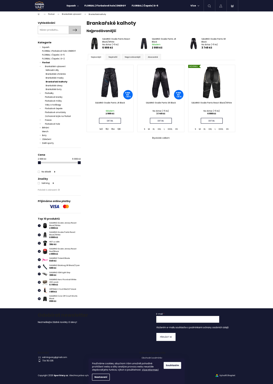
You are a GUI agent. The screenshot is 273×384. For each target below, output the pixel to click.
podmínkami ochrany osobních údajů (209, 327)
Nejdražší (113, 57)
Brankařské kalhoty (56, 81)
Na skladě (48, 171)
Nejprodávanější (132, 57)
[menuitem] (73, 5)
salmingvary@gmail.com (54, 357)
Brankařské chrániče (56, 74)
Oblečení (46, 139)
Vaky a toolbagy (53, 104)
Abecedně (153, 57)
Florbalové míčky (53, 100)
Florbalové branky (53, 97)
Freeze (48, 120)
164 (113, 129)
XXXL (170, 129)
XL (154, 129)
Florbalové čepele (53, 108)
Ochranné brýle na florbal (58, 116)
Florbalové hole (52, 123)
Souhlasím (172, 365)
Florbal (46, 62)
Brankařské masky (55, 77)
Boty (44, 135)
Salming (48, 183)
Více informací (150, 369)
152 (107, 129)
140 (101, 129)
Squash (45, 47)
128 (119, 129)
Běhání (45, 127)
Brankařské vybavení (55, 66)
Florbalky (49, 93)
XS (176, 129)
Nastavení (100, 377)
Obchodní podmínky (152, 357)
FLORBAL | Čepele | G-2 (53, 58)
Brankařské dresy (54, 85)
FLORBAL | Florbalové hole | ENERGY (59, 51)
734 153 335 (47, 360)
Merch (45, 131)
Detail (110, 120)
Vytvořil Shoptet (227, 375)
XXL (159, 129)
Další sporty (48, 143)
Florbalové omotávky (55, 112)
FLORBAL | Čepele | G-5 (53, 54)
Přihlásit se (166, 336)
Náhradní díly (52, 70)
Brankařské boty (54, 89)
